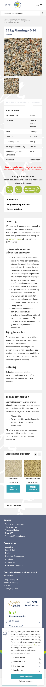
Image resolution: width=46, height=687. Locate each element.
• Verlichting (8, 559)
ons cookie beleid (30, 645)
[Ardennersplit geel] (32, 468)
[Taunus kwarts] (13, 468)
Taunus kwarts (13, 478)
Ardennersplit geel (33, 478)
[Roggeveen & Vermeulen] (17, 4)
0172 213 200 (11, 586)
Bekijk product (13, 488)
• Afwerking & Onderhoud (14, 565)
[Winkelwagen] (9, 5)
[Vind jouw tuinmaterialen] (42, 13)
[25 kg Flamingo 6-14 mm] (23, 57)
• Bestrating (8, 547)
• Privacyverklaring (11, 530)
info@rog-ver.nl (12, 589)
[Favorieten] (6, 5)
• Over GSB (8, 533)
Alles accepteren (26, 676)
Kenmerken (12, 200)
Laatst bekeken (14, 209)
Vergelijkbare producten (18, 204)
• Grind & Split (9, 550)
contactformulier (15, 239)
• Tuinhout (8, 553)
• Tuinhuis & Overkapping (14, 556)
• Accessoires (9, 562)
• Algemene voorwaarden (14, 524)
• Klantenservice (10, 527)
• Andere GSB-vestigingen (14, 536)
